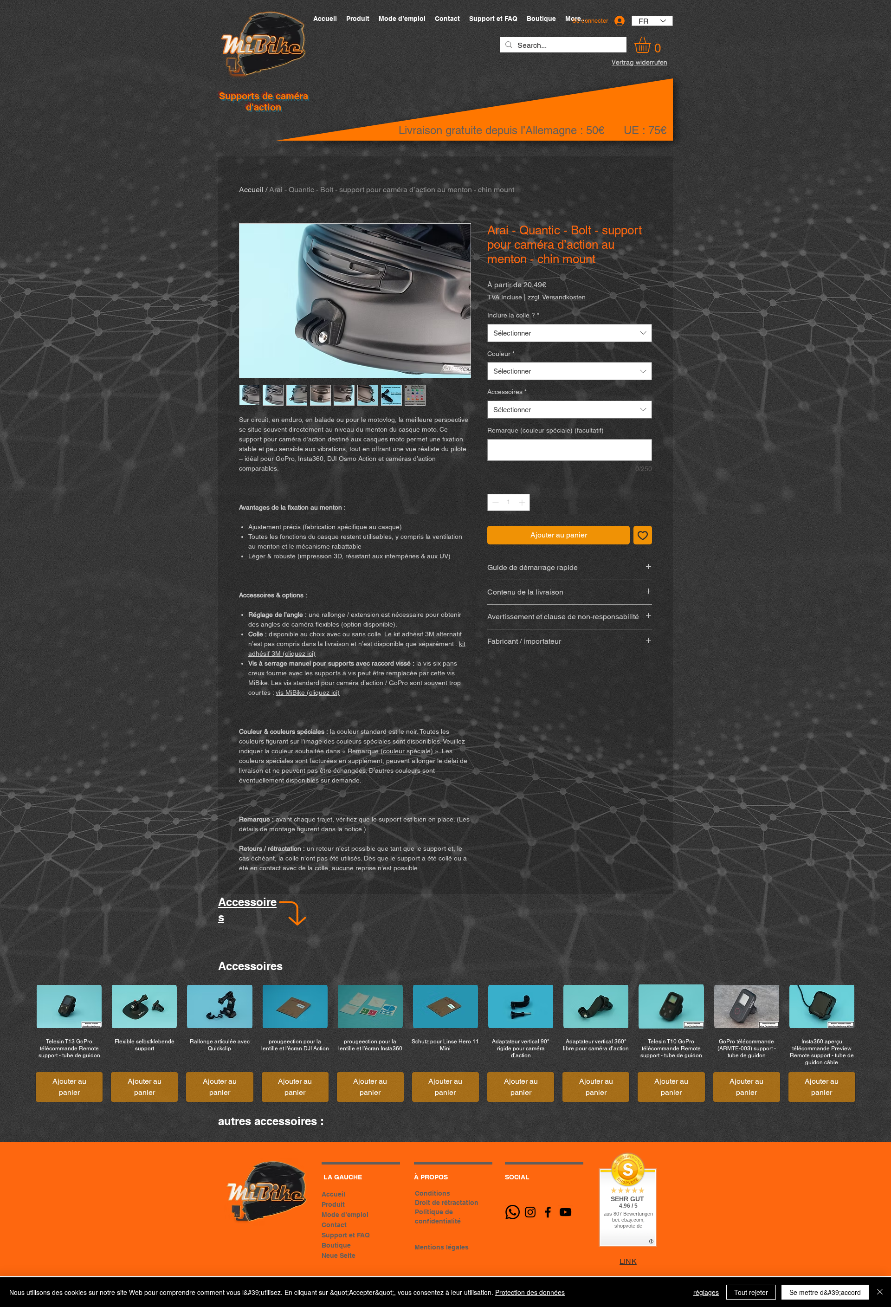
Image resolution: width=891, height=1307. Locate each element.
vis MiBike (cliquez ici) (308, 692)
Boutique (336, 1245)
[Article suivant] (871, 1005)
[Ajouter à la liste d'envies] (642, 535)
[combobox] (569, 333)
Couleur (501, 353)
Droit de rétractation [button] (446, 1202)
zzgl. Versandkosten (557, 297)
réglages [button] (706, 1292)
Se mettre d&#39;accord (825, 1292)
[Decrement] (494, 502)
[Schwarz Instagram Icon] (530, 1212)
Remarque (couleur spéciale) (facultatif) (545, 430)
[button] (652, 45)
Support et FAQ (346, 1235)
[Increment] (523, 502)
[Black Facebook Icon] (548, 1212)
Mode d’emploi (345, 1214)
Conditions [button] (432, 1193)
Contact (334, 1225)
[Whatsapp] (512, 1212)
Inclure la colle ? (513, 315)
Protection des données (530, 1292)
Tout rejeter (751, 1292)
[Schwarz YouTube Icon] (565, 1212)
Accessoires (507, 391)
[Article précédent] (19, 1005)
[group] (445, 1043)
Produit (333, 1204)
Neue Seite (338, 1255)
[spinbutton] (508, 502)
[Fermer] (879, 1292)
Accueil (251, 189)
